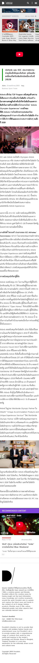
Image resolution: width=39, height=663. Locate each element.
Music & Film (6, 539)
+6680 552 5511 (12, 619)
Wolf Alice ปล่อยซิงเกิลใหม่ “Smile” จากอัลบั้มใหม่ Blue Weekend (18, 545)
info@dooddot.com (8, 621)
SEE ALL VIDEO (30, 16)
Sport (11, 88)
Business (5, 88)
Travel (15, 88)
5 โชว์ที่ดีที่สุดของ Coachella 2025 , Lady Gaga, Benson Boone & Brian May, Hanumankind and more (9, 39)
